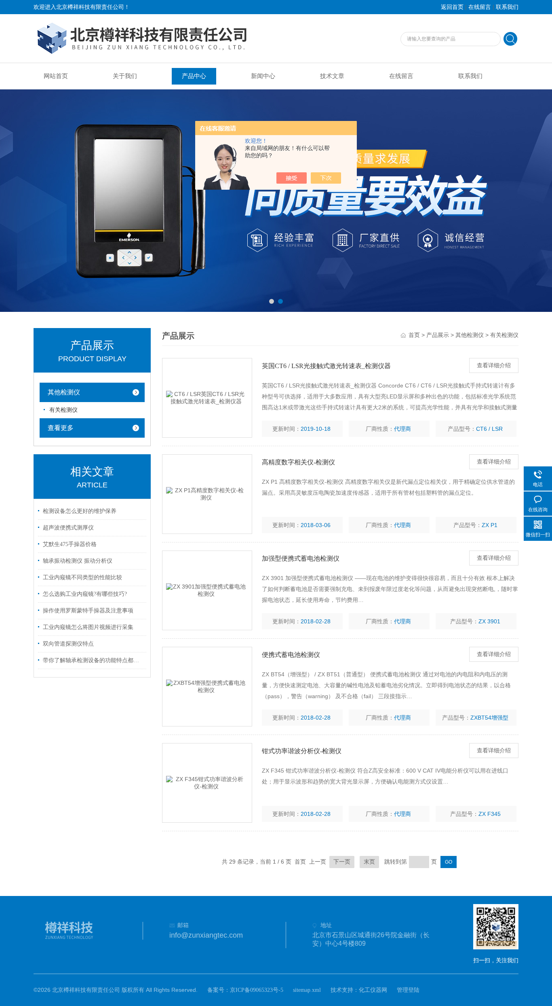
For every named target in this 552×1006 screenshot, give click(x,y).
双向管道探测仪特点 (68, 644)
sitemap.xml (307, 990)
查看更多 (61, 427)
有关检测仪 (63, 410)
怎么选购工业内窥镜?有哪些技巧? (85, 594)
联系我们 (507, 7)
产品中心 (194, 76)
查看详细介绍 (494, 365)
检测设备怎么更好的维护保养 (79, 511)
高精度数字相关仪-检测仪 (298, 462)
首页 (414, 335)
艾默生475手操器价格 (70, 544)
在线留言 (479, 7)
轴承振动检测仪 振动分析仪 (77, 561)
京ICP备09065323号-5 (256, 990)
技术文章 (332, 76)
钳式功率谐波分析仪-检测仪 (301, 751)
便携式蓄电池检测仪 (291, 654)
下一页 (341, 862)
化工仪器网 (373, 990)
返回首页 (452, 7)
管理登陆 (408, 990)
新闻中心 (263, 76)
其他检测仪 (64, 392)
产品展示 (437, 335)
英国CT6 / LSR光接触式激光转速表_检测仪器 (326, 365)
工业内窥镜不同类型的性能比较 (82, 577)
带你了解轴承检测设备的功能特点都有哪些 (93, 660)
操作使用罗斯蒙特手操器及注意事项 (88, 611)
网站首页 (56, 76)
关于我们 (125, 76)
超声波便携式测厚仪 (68, 528)
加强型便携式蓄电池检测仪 (300, 558)
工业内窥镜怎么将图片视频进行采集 (88, 627)
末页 (369, 862)
